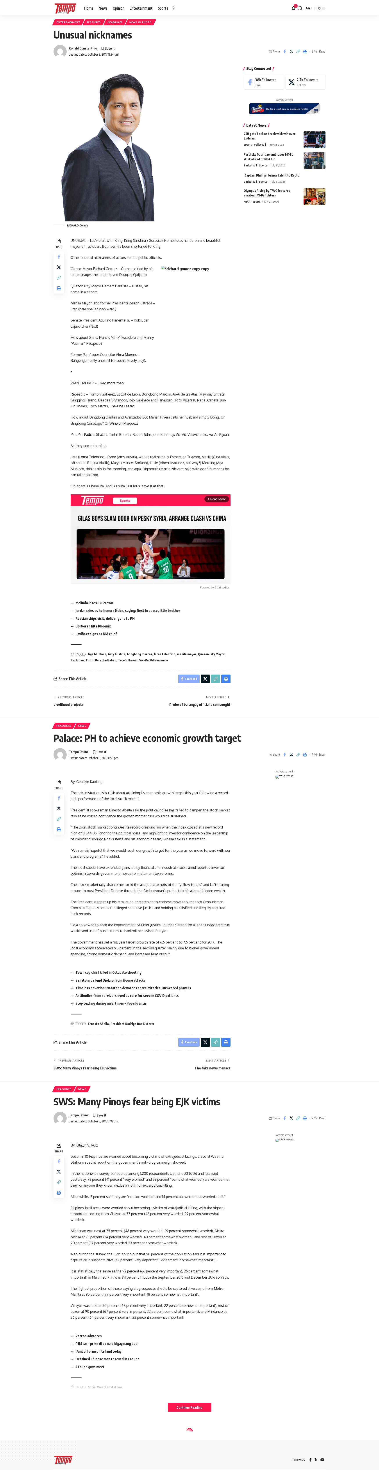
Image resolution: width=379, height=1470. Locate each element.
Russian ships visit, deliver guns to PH (105, 618)
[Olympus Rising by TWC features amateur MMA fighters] (314, 196)
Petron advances (88, 1336)
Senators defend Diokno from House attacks (110, 980)
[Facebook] (264, 82)
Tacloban (77, 660)
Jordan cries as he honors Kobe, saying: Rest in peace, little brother (127, 610)
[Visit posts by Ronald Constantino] (60, 51)
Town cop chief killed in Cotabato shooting (108, 972)
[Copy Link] (298, 51)
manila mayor (186, 654)
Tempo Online (79, 752)
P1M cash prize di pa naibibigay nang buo (106, 1343)
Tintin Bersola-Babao (101, 660)
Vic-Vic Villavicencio (153, 660)
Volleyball (260, 144)
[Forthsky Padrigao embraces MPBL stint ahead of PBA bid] (314, 160)
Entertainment (68, 22)
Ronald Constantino (83, 48)
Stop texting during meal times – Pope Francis (111, 1003)
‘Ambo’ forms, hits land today (98, 1351)
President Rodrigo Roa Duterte (133, 1024)
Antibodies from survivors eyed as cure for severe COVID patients (127, 995)
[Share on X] (291, 51)
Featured (94, 22)
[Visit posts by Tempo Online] (60, 754)
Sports (248, 144)
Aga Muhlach (97, 654)
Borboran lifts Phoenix (93, 626)
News (82, 725)
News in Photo (140, 22)
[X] (305, 82)
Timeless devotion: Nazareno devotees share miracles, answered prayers (133, 988)
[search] (300, 8)
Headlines (115, 22)
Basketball (250, 165)
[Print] (305, 51)
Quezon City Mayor (211, 654)
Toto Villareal (128, 660)
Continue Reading (189, 1407)
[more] (174, 8)
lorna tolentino (164, 654)
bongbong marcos (139, 654)
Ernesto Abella (98, 1024)
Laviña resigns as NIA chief (96, 634)
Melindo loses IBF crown (94, 603)
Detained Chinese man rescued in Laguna (107, 1359)
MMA (247, 201)
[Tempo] (65, 8)
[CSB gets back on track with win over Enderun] (314, 139)
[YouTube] (322, 1460)
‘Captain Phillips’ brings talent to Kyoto (271, 175)
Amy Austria (116, 654)
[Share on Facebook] (284, 51)
